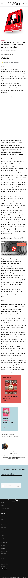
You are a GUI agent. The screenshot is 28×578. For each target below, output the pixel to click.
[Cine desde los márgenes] (11, 387)
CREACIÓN (3, 527)
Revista (3, 40)
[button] (2, 3)
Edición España (6, 398)
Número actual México (5, 550)
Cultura (2, 503)
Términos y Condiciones (14, 577)
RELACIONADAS (6, 463)
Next (19, 389)
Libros (2, 516)
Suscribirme (3, 560)
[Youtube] (6, 569)
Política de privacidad (22, 577)
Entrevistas (3, 524)
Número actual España (5, 551)
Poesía (2, 529)
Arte (2, 519)
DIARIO (2, 502)
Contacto (3, 566)
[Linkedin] (6, 58)
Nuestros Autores (4, 564)
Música (2, 517)
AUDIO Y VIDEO (4, 542)
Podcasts (3, 545)
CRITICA (3, 513)
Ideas (2, 537)
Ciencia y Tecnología (5, 508)
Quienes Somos (4, 563)
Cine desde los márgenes (11, 396)
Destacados (3, 553)
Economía (3, 507)
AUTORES (19, 463)
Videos (2, 543)
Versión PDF (5, 427)
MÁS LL (2, 556)
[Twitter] (4, 58)
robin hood (16, 436)
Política (2, 505)
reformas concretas (7, 436)
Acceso (2, 558)
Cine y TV (3, 514)
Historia (2, 535)
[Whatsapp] (8, 58)
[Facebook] (2, 58)
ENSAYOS (3, 534)
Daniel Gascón (14, 453)
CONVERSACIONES (5, 523)
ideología (12, 434)
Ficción (2, 530)
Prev (3, 389)
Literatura (3, 510)
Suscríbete (5, 400)
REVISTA (3, 548)
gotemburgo (5, 434)
